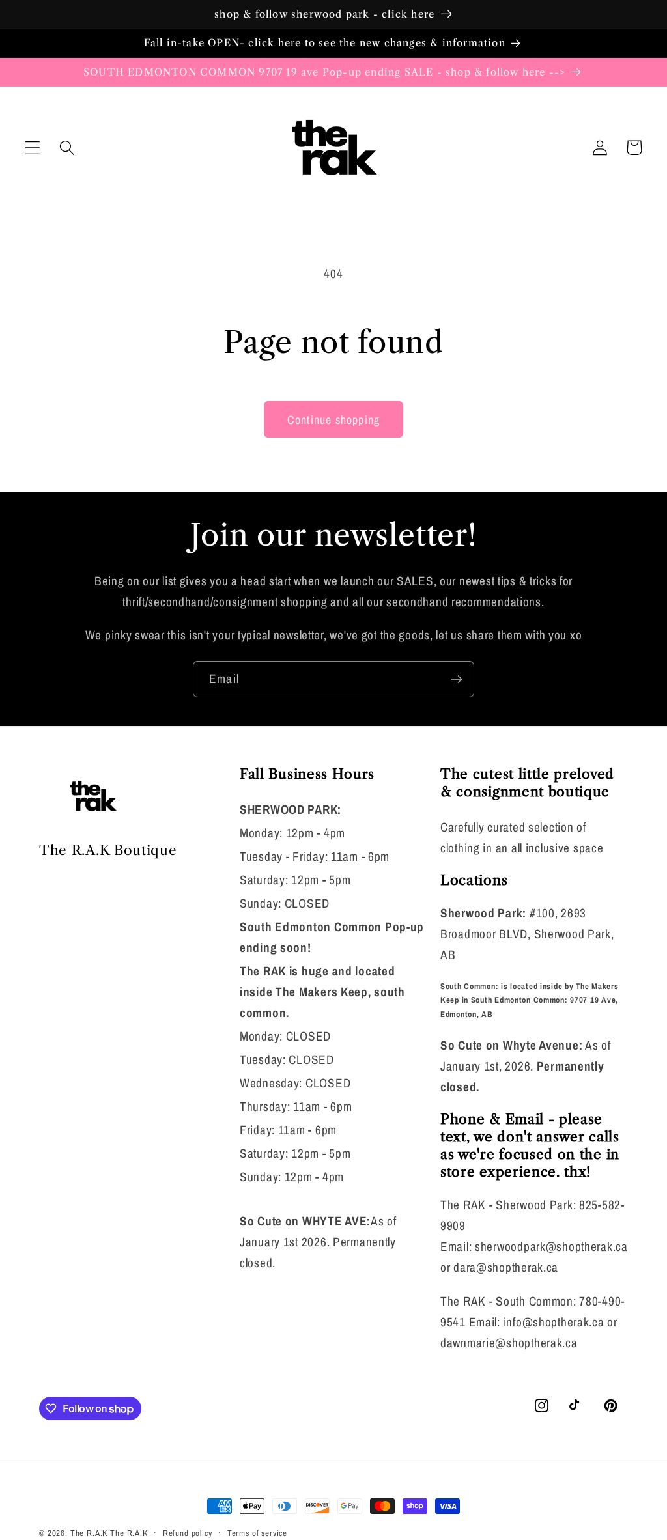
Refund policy (187, 1533)
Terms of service (257, 1533)
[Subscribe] (456, 679)
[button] (33, 147)
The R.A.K (89, 1533)
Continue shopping (333, 420)
